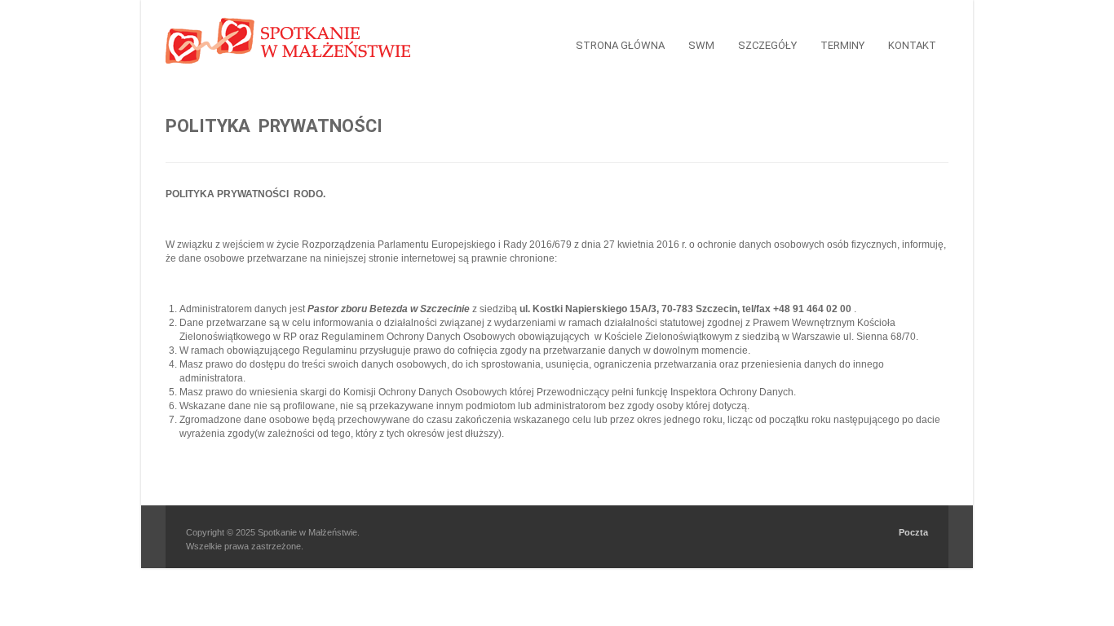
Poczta (913, 532)
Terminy (842, 45)
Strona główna (620, 45)
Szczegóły (767, 45)
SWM (701, 45)
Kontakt (912, 45)
